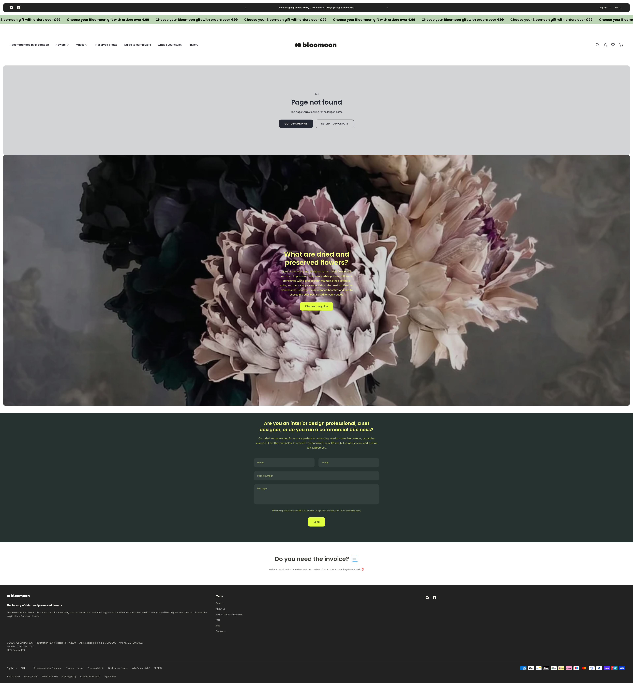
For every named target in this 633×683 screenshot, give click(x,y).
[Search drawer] (597, 44)
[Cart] (621, 44)
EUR (617, 7)
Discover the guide (316, 306)
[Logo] (316, 44)
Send (317, 522)
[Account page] (605, 44)
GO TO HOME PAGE (296, 123)
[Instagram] (11, 7)
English (603, 7)
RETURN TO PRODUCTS (334, 123)
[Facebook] (18, 7)
